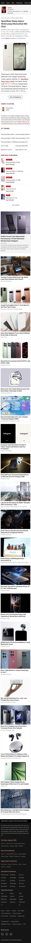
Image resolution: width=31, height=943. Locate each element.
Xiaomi (8, 365)
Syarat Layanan (17, 924)
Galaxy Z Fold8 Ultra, (14, 856)
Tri (1, 905)
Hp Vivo (3, 880)
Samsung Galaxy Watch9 (23, 134)
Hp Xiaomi (4, 883)
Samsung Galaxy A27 (22, 142)
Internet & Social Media (6, 281)
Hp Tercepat (4, 916)
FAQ (24, 924)
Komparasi (13, 916)
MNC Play (3, 899)
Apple (8, 590)
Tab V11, (3, 843)
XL (18, 506)
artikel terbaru (18, 120)
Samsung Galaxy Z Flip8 (8, 138)
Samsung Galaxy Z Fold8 (8, 142)
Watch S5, (15, 864)
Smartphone (3, 309)
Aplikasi (7, 421)
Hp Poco (21, 875)
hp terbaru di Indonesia (23, 124)
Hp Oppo (3, 877)
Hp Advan (21, 877)
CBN (20, 893)
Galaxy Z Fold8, (14, 846)
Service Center (17, 913)
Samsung (9, 159)
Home (2, 18)
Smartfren (24, 506)
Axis (21, 506)
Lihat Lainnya (15, 205)
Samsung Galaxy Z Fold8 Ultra (23, 138)
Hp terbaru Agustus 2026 (8, 840)
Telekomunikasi (13, 506)
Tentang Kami (5, 921)
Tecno (8, 186)
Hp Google (13, 877)
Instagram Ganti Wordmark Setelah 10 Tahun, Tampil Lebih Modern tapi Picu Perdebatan (13, 447)
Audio (19, 758)
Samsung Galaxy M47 (22, 146)
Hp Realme (4, 886)
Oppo (8, 195)
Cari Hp (14, 911)
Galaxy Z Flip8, (5, 856)
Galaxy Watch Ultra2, (19, 843)
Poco (8, 478)
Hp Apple (12, 875)
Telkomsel (22, 902)
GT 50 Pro (11, 9)
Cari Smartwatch (6, 913)
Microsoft (24, 814)
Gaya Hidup (8, 534)
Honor (8, 646)
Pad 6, (20, 864)
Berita (8, 18)
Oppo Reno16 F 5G (21, 149)
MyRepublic (13, 899)
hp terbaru (10, 124)
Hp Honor (12, 886)
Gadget (2, 786)
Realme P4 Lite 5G (6, 149)
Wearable (16, 309)
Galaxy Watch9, (5, 846)
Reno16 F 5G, (10, 843)
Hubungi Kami (15, 921)
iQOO (6, 786)
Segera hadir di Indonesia (9, 861)
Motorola (9, 674)
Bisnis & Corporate (5, 506)
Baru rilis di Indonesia (7, 850)
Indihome (12, 902)
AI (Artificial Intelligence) (6, 393)
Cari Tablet (21, 911)
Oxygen (21, 899)
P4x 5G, (10, 864)
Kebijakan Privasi (6, 924)
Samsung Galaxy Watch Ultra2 (8, 134)
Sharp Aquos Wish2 (17, 18)
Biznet (12, 893)
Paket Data (21, 916)
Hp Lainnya (22, 886)
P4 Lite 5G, (4, 864)
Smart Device (10, 309)
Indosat (27, 562)
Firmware (3, 421)
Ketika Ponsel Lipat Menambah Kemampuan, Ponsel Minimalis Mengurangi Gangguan (13, 238)
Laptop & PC (3, 702)
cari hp (27, 122)
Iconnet (12, 896)
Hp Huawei (13, 883)
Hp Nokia (12, 880)
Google (20, 309)
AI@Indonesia (4, 562)
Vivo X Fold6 (4, 146)
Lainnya (21, 846)
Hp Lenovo (22, 880)
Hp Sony (21, 883)
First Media (4, 896)
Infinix (10, 7)
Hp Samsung (4, 875)
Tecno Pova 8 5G (11, 189)
